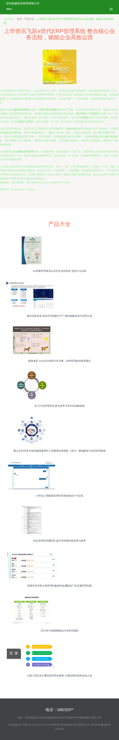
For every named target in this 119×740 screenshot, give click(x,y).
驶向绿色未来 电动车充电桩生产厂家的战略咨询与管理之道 (59, 316)
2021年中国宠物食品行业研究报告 (59, 630)
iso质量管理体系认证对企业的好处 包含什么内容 (59, 271)
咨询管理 (54, 724)
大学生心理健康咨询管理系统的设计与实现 (59, 495)
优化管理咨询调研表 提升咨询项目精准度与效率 (59, 540)
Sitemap (59, 728)
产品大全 (29, 19)
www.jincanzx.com (38, 724)
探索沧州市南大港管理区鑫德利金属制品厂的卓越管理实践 (59, 585)
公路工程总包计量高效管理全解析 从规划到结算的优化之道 (59, 675)
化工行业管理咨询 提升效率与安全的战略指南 (59, 405)
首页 (19, 19)
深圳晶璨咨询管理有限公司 (75, 724)
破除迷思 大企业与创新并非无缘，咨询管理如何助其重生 (59, 361)
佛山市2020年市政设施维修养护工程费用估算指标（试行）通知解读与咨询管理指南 (59, 450)
